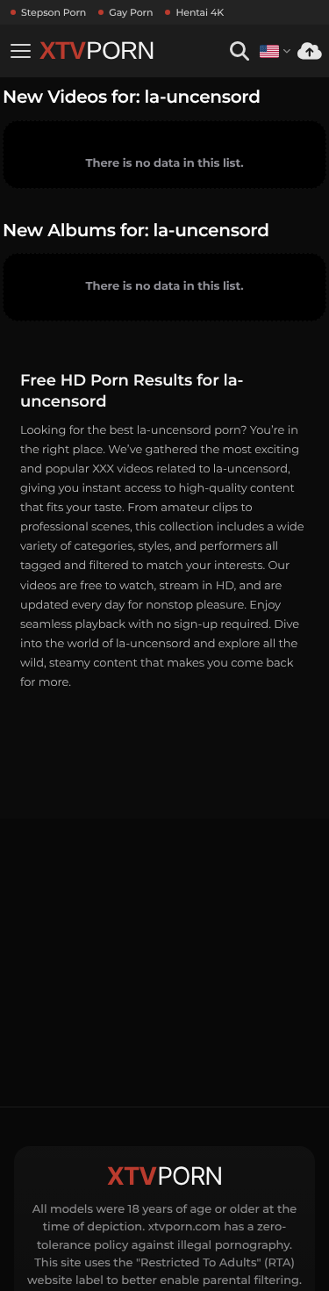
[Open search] (239, 51)
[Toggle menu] (20, 51)
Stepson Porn (53, 12)
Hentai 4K (199, 12)
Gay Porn (131, 12)
